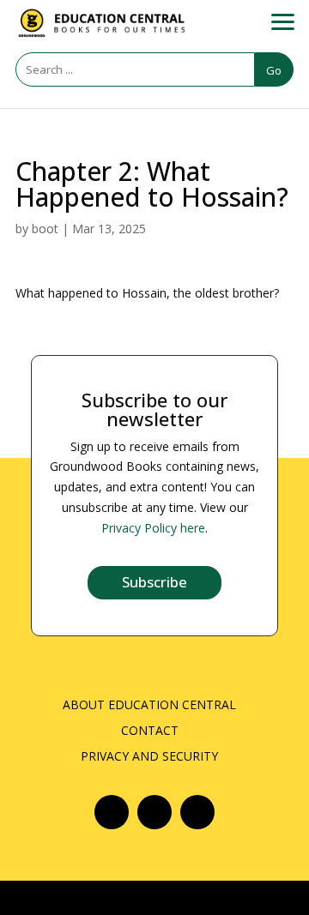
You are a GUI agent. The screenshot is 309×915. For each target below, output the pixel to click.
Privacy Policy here (153, 528)
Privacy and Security (149, 757)
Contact (150, 731)
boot (45, 228)
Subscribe (154, 582)
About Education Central (149, 706)
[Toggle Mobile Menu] (279, 17)
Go (274, 70)
